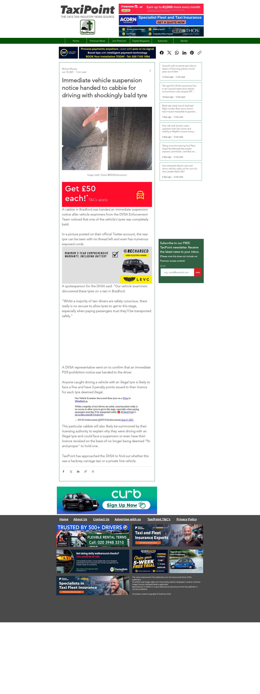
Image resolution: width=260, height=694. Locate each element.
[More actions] (150, 70)
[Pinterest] (192, 53)
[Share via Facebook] (63, 471)
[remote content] (107, 341)
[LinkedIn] (184, 53)
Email (163, 266)
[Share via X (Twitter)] (70, 471)
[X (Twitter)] (169, 53)
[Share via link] (85, 471)
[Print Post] (92, 471)
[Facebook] (162, 53)
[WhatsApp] (177, 53)
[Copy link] (199, 53)
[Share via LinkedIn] (78, 471)
